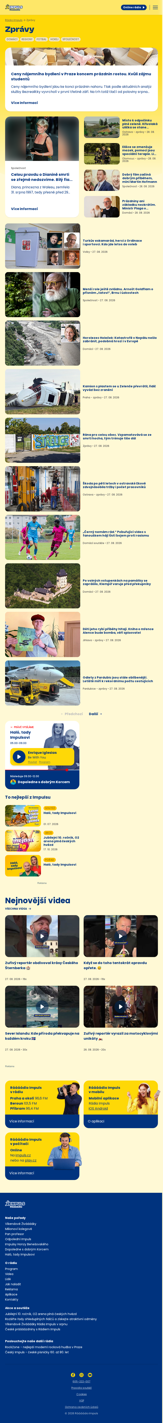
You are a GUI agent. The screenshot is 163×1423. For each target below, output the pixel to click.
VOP (81, 1400)
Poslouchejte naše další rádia (29, 1341)
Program (44, 762)
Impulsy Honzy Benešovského (26, 1244)
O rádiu (11, 1263)
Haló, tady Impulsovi (20, 1254)
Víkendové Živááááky (20, 1224)
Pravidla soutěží (81, 1388)
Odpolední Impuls (18, 1239)
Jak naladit (13, 1284)
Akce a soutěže (17, 1308)
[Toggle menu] (155, 7)
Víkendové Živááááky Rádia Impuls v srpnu (36, 1324)
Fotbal (41, 39)
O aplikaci (96, 1121)
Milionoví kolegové (18, 1229)
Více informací (24, 102)
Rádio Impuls (13, 20)
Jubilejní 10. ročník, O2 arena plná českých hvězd (41, 1314)
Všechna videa (16, 908)
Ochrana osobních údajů (81, 1407)
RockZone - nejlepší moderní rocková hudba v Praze (43, 1347)
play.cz (31, 1160)
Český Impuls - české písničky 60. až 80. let (37, 1352)
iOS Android (98, 1108)
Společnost (71, 39)
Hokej (54, 39)
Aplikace (11, 1294)
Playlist (32, 762)
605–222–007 (81, 1381)
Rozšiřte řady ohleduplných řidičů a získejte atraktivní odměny (51, 1319)
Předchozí (74, 714)
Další (93, 714)
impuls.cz (23, 1155)
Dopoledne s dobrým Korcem (27, 1249)
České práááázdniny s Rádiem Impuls (32, 1329)
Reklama (11, 1289)
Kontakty (11, 1299)
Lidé (8, 1279)
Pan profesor (14, 1234)
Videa (9, 1274)
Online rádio (132, 7)
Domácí (12, 39)
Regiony (27, 39)
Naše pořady (15, 1218)
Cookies (81, 1394)
